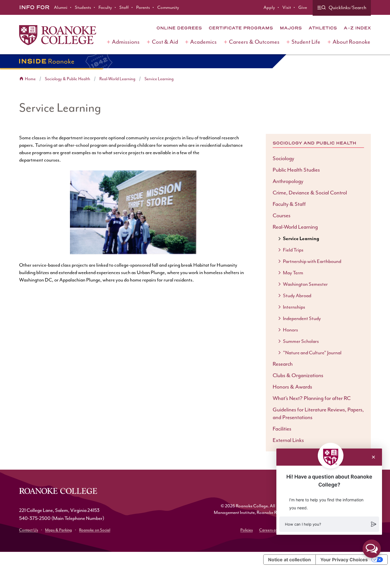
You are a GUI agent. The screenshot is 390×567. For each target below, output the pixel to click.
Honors (290, 330)
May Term (293, 273)
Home (30, 79)
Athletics (323, 28)
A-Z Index (357, 28)
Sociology (283, 158)
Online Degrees (179, 28)
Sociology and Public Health (314, 143)
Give (302, 7)
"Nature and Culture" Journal (312, 352)
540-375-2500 (35, 518)
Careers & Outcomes (254, 41)
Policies (246, 530)
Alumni (60, 7)
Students (83, 7)
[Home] (57, 35)
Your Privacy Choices (344, 559)
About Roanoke (351, 41)
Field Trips (293, 250)
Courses (281, 215)
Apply (269, 7)
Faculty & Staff (289, 204)
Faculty (105, 7)
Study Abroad (297, 295)
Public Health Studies (296, 169)
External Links (288, 440)
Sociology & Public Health (67, 79)
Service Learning (159, 79)
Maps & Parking (58, 530)
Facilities (282, 428)
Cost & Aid (165, 41)
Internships (294, 307)
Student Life (306, 41)
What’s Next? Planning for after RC (312, 398)
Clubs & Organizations (298, 375)
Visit (286, 7)
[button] (329, 524)
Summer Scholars (301, 341)
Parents (143, 7)
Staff (124, 7)
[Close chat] (373, 457)
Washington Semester (305, 284)
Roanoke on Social (94, 530)
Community (168, 7)
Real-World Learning (117, 79)
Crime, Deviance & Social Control (310, 192)
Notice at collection (289, 559)
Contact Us (28, 530)
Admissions (126, 41)
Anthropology (288, 181)
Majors (291, 28)
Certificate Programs (241, 28)
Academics (203, 41)
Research (283, 364)
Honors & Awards (292, 386)
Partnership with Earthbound (312, 261)
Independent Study (302, 318)
